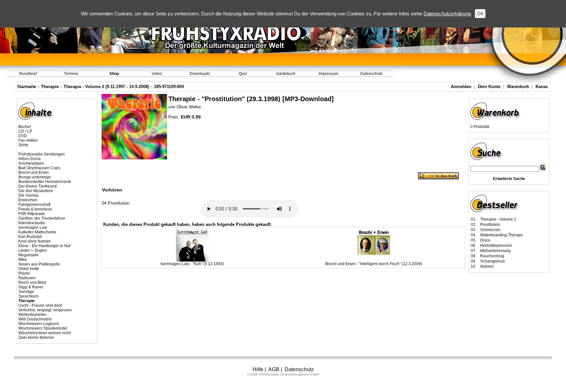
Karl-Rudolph (30, 236)
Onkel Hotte (28, 268)
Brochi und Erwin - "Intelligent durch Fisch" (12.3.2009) (373, 264)
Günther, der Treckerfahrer (41, 218)
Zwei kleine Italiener (36, 337)
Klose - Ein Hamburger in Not (44, 246)
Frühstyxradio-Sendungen (41, 154)
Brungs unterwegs (34, 177)
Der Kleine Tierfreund (37, 186)
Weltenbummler (32, 314)
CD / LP (25, 131)
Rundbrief (28, 73)
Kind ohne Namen (34, 241)
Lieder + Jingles (32, 250)
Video (157, 73)
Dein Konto (489, 86)
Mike (22, 259)
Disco (485, 240)
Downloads (200, 73)
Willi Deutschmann (35, 319)
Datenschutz (371, 73)
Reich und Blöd (32, 282)
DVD (22, 136)
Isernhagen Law (32, 227)
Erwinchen (27, 200)
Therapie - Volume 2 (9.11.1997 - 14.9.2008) (106, 86)
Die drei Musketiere (35, 191)
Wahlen (487, 266)
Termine (71, 73)
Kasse (542, 86)
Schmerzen (490, 229)
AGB (273, 369)
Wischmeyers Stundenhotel (42, 328)
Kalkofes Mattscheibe (37, 232)
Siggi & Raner (30, 287)
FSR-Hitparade (31, 213)
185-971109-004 (169, 86)
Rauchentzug (492, 256)
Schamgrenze (492, 261)
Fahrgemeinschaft (34, 204)
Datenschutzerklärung (447, 13)
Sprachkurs (28, 296)
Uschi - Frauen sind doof (40, 305)
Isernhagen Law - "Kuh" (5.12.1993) (192, 264)
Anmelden (461, 86)
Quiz (243, 73)
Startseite (26, 86)
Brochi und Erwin (33, 172)
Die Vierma (28, 195)
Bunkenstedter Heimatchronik (44, 181)
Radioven (27, 278)
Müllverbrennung (495, 250)
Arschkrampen (31, 163)
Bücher (24, 126)
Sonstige (26, 291)
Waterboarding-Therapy (501, 235)
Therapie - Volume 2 (498, 219)
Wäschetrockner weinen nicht (44, 333)
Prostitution (490, 224)
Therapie (50, 86)
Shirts (23, 145)
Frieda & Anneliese (35, 209)
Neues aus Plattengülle (39, 264)
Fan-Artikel (28, 140)
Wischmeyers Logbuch (38, 323)
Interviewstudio (31, 223)
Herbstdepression (496, 245)
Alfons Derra (29, 158)
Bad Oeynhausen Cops (39, 168)
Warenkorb (518, 86)
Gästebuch (285, 73)
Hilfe (258, 369)
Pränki (24, 273)
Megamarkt (28, 255)
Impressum (328, 73)
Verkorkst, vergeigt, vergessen (45, 310)
